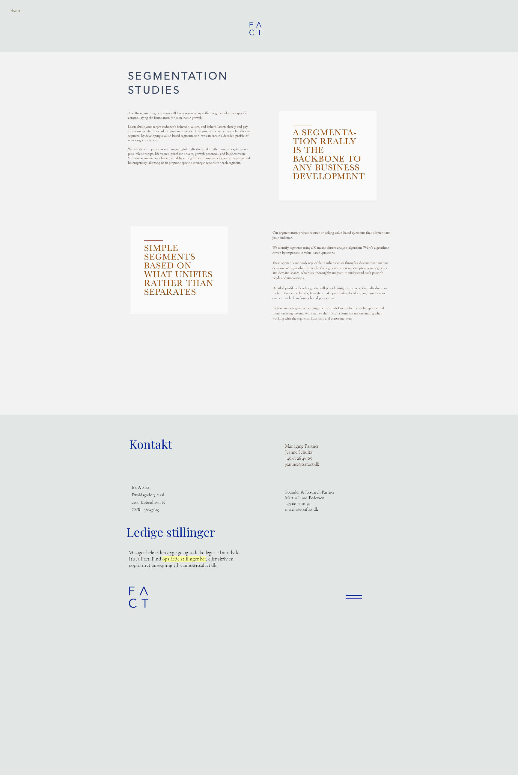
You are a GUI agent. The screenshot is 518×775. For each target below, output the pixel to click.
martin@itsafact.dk (301, 509)
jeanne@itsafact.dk (302, 464)
